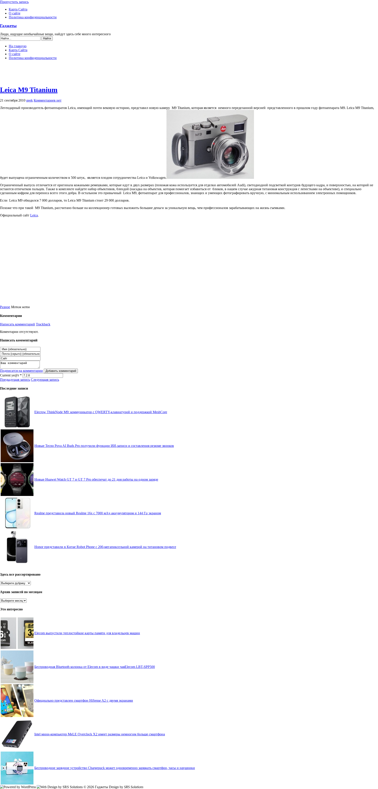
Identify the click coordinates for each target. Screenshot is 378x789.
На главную (17, 46)
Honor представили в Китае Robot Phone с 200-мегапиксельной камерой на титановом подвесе (105, 547)
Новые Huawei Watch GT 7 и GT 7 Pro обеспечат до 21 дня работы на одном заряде (96, 479)
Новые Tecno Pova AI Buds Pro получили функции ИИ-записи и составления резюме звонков (104, 446)
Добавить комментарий (61, 371)
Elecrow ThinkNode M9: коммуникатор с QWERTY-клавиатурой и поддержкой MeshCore (100, 412)
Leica (34, 215)
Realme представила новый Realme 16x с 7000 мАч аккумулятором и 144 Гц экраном (97, 513)
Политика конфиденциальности (33, 17)
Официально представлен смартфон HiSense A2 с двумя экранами (83, 700)
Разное (5, 307)
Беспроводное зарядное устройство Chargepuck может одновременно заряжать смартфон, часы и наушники (114, 768)
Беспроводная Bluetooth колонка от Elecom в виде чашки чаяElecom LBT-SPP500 (94, 667)
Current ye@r (11, 375)
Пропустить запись (14, 2)
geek (29, 100)
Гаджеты (8, 25)
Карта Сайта (18, 9)
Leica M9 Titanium (29, 90)
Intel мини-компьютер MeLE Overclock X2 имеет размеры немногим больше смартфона (99, 734)
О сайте (14, 13)
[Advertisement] (189, 74)
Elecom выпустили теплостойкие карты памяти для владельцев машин (87, 633)
